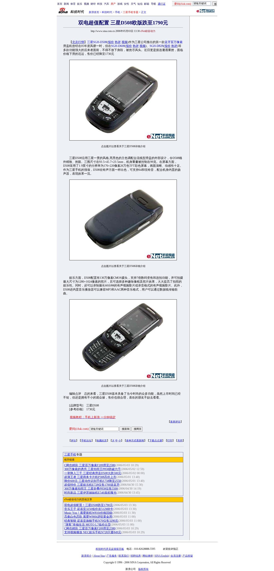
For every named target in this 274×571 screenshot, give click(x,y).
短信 (140, 3)
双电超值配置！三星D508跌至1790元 (88, 505)
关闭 (180, 440)
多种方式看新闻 (135, 440)
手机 (117, 12)
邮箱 (146, 3)
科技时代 (107, 12)
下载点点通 (155, 440)
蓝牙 (168, 42)
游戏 (119, 3)
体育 (73, 3)
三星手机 (70, 454)
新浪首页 (94, 12)
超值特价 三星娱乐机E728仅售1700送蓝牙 (91, 484)
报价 (111, 42)
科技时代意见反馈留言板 (110, 548)
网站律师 (148, 555)
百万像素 (177, 42)
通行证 (161, 3)
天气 (133, 3)
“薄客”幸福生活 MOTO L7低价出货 (87, 524)
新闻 (66, 3)
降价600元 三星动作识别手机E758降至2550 (92, 481)
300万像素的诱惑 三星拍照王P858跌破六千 (92, 469)
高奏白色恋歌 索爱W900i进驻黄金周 (88, 516)
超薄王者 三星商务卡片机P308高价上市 (90, 477)
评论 (73, 440)
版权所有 (143, 569)
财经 (93, 3)
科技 (99, 3)
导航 (153, 3)
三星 (90, 42)
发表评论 (175, 421)
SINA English (162, 555)
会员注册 (176, 555)
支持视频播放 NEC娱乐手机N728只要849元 (92, 532)
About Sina (99, 555)
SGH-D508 (100, 42)
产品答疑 (188, 555)
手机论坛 (86, 440)
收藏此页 (102, 440)
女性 (126, 3)
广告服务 (112, 555)
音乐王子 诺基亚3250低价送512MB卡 (88, 509)
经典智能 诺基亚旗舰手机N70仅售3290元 (91, 520)
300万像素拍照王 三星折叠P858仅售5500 (91, 488)
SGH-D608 (118, 46)
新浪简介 (86, 555)
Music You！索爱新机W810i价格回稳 (88, 512)
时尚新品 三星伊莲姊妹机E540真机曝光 (90, 492)
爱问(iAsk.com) (79, 428)
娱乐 (79, 3)
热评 (118, 42)
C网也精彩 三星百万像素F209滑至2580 (89, 465)
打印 (169, 440)
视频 (86, 3)
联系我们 (124, 555)
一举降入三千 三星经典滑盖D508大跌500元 (92, 473)
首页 (59, 3)
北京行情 (78, 42)
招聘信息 (136, 555)
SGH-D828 (156, 46)
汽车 (106, 3)
